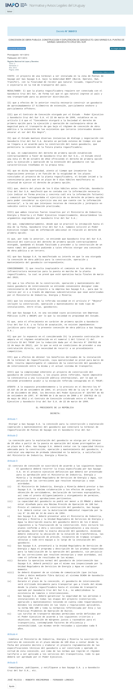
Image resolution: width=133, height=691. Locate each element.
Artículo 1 (12, 419)
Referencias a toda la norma (104, 72)
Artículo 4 (12, 634)
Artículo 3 (12, 460)
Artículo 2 (12, 435)
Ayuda (11, 686)
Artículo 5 (12, 662)
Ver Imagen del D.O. (118, 48)
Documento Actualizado (16, 48)
